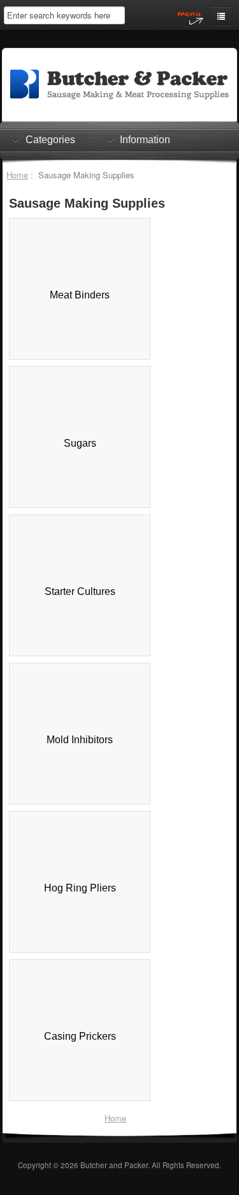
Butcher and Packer (114, 1165)
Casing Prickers (80, 1036)
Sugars (80, 443)
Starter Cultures (80, 591)
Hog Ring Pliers (80, 888)
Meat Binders (80, 294)
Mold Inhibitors (80, 739)
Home (17, 175)
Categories (50, 139)
